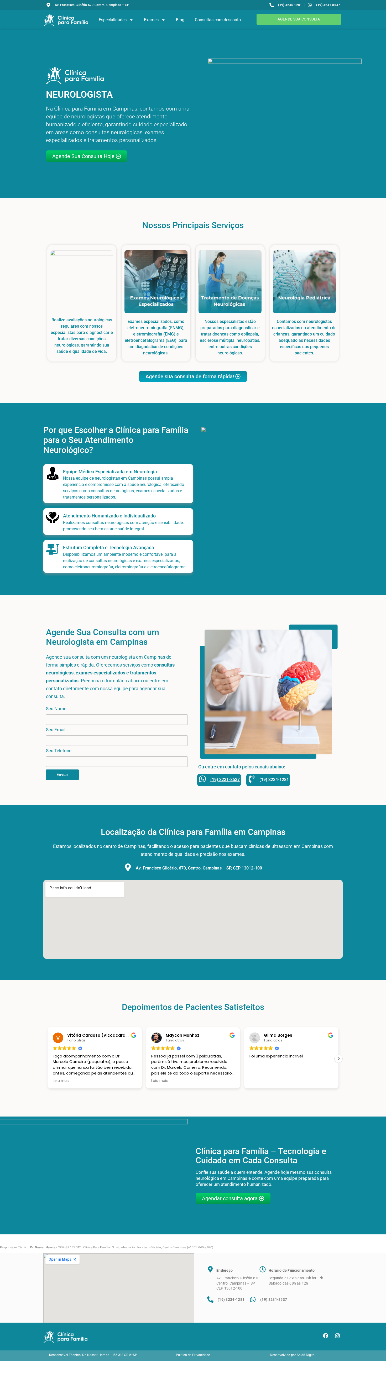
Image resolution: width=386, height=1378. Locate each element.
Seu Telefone (58, 750)
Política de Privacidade (193, 1355)
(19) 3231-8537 (225, 779)
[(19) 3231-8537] (202, 779)
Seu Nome (56, 708)
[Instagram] (337, 1335)
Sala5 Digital (306, 1355)
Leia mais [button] (118, 1080)
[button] (47, 1059)
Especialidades (113, 19)
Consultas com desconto (218, 19)
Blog (180, 19)
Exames (151, 19)
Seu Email (55, 729)
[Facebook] (325, 1335)
